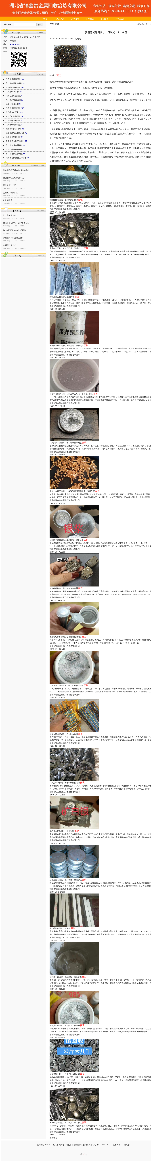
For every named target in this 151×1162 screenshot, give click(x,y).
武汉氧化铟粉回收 (13, 137)
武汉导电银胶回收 (13, 116)
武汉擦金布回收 (12, 112)
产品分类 (75, 19)
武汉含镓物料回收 (13, 120)
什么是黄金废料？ (10, 215)
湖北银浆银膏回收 (13, 100)
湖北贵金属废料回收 (14, 145)
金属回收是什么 (9, 245)
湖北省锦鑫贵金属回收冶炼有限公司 (65, 209)
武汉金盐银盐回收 (13, 95)
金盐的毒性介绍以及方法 (13, 177)
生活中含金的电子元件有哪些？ (16, 222)
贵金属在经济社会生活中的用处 (16, 170)
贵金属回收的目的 (10, 192)
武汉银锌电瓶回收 (13, 108)
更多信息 (53, 1137)
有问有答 (105, 19)
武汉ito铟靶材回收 (13, 128)
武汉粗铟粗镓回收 (13, 124)
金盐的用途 (7, 200)
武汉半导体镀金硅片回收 (16, 157)
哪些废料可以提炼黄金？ (13, 237)
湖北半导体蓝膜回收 (14, 153)
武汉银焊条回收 (12, 104)
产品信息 (60, 19)
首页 (45, 19)
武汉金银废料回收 (13, 79)
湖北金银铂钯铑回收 (14, 83)
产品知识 (90, 19)
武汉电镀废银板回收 (14, 149)
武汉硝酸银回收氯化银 (15, 133)
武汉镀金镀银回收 (13, 87)
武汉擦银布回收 (12, 91)
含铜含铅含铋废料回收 (15, 141)
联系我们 (120, 19)
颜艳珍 (127, 1144)
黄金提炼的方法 (9, 185)
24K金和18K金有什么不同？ (15, 230)
